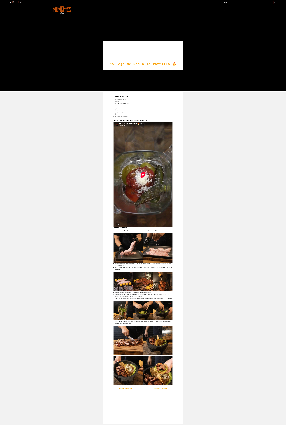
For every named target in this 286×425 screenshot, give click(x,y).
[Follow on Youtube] (10, 2)
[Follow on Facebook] (17, 2)
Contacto (230, 10)
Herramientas (222, 10)
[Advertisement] (143, 80)
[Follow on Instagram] (14, 2)
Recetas (214, 10)
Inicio (208, 10)
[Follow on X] (20, 2)
